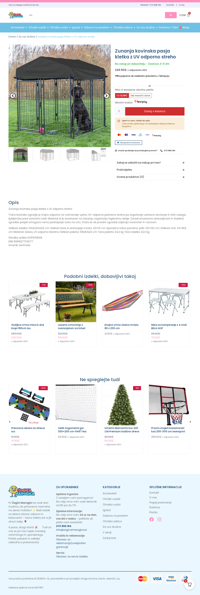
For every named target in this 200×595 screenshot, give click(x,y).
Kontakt (170, 5)
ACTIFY (39, 587)
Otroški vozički (111, 499)
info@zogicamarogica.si (71, 530)
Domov (12, 36)
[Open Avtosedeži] (26, 27)
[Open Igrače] (82, 27)
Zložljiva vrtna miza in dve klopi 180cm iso (27, 326)
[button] (13, 96)
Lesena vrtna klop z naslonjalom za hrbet (72, 326)
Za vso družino (27, 36)
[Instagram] (159, 519)
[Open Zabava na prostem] (111, 27)
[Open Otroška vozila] (70, 27)
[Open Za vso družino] (157, 27)
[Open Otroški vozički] (48, 27)
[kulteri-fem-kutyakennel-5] (59, 95)
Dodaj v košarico (154, 111)
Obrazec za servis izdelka (72, 556)
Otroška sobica (112, 521)
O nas (181, 5)
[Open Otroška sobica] (134, 27)
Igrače (107, 510)
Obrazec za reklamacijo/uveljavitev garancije (71, 543)
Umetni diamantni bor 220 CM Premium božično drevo (122, 429)
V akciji (107, 532)
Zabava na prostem (115, 515)
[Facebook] (151, 519)
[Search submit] (171, 15)
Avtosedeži (110, 493)
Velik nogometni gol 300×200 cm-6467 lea (72, 429)
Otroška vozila (111, 504)
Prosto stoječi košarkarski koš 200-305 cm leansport (168, 429)
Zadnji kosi (109, 538)
